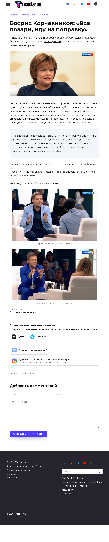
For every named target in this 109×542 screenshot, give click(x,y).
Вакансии (11, 478)
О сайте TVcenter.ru (16, 462)
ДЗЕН (21, 336)
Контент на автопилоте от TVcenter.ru (26, 466)
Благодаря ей (52, 41)
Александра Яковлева (23, 373)
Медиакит (11, 474)
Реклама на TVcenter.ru (18, 470)
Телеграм (42, 336)
